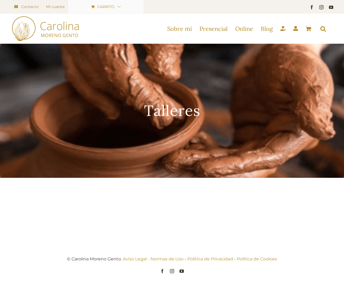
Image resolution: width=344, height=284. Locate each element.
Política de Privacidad (210, 258)
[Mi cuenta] (295, 28)
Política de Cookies (257, 258)
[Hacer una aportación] (283, 28)
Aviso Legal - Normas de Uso (153, 258)
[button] (323, 28)
